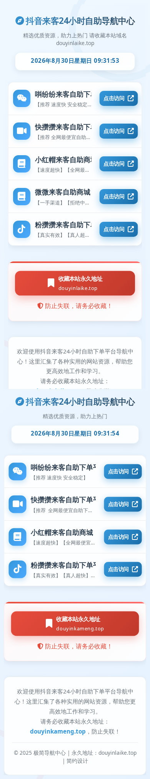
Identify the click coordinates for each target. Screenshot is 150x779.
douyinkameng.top (58, 731)
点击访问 (118, 471)
